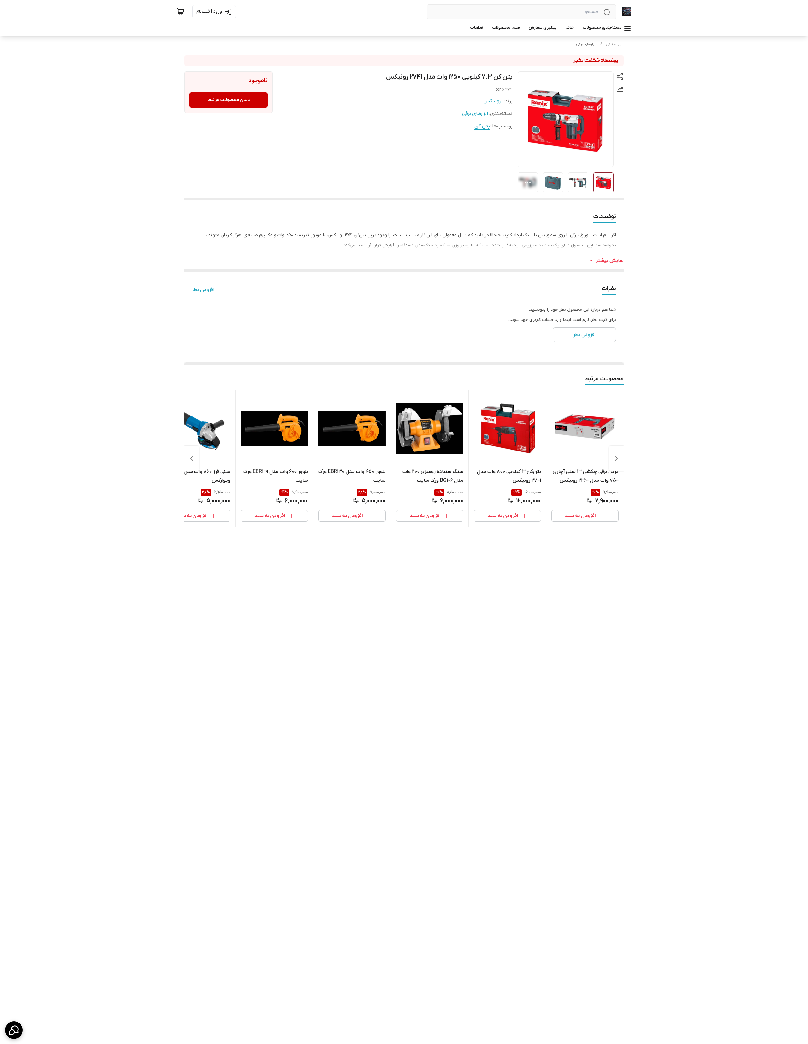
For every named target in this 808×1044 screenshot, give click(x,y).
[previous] (616, 458)
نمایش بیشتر (610, 260)
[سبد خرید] (180, 11)
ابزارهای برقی (586, 44)
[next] (191, 458)
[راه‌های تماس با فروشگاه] (14, 1030)
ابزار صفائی (615, 44)
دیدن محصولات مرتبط (229, 100)
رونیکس (492, 101)
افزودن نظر (203, 289)
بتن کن (482, 126)
